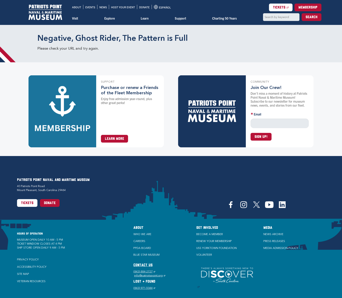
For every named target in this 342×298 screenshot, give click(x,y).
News (103, 7)
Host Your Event (123, 7)
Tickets (283, 7)
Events (90, 7)
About (76, 7)
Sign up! (261, 137)
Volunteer (204, 254)
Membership (307, 7)
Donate (144, 7)
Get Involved (207, 228)
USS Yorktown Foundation (216, 248)
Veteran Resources (31, 281)
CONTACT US (143, 265)
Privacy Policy (28, 259)
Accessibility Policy (32, 267)
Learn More (114, 139)
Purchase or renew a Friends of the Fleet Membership (129, 90)
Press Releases (274, 241)
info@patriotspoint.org (149, 275)
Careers (139, 241)
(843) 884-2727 (144, 271)
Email (257, 114)
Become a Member (209, 234)
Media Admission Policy (280, 248)
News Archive (273, 234)
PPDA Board (142, 248)
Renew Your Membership (214, 241)
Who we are (142, 234)
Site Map (23, 274)
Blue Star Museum (146, 254)
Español (162, 7)
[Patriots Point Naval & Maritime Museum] (45, 12)
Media (267, 228)
